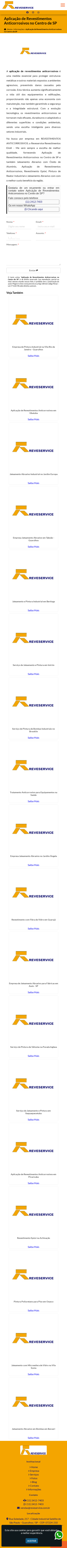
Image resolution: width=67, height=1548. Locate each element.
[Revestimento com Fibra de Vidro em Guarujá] (33, 892)
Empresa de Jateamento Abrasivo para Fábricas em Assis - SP (33, 984)
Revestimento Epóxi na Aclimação (33, 1238)
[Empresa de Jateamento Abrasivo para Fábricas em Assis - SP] (33, 956)
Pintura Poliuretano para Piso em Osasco (33, 1301)
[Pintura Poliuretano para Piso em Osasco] (33, 1274)
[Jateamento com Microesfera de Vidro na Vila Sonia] (33, 1338)
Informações (34, 1489)
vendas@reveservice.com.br (35, 1507)
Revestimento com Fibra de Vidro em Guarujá (34, 919)
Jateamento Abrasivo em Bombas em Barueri (33, 1429)
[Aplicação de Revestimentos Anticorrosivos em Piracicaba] (33, 1147)
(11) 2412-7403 (33, 201)
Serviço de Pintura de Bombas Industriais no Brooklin (33, 730)
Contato (34, 1485)
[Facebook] (28, 12)
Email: (39, 222)
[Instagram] (33, 12)
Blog (34, 1481)
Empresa (34, 1470)
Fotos (34, 1478)
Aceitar (31, 1540)
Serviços (34, 1474)
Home (34, 1467)
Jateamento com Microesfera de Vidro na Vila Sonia (33, 1366)
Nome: (10, 222)
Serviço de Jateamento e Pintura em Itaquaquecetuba (33, 1112)
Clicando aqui (35, 209)
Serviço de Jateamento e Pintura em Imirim (33, 665)
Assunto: (41, 233)
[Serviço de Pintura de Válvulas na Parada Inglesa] (33, 1020)
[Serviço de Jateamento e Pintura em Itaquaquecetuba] (33, 1083)
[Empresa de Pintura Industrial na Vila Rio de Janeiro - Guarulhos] (33, 319)
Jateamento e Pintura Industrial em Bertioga (33, 601)
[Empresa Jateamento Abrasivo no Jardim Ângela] (33, 829)
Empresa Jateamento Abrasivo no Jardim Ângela (33, 856)
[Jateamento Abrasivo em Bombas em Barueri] (33, 1402)
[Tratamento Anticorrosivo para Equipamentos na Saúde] (33, 765)
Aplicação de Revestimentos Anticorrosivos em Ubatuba (33, 411)
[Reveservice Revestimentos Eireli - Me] (33, 1450)
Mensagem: (12, 244)
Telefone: (11, 233)
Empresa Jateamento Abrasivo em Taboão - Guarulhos (33, 539)
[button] (63, 5)
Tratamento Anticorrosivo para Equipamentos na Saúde (33, 793)
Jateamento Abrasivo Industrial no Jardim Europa (33, 474)
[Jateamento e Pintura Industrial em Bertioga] (33, 574)
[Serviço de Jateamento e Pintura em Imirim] (33, 638)
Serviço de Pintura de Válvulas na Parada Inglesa (33, 1047)
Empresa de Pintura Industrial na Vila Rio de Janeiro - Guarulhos (33, 348)
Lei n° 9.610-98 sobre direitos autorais (22, 286)
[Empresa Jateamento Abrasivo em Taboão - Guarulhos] (33, 510)
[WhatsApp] (39, 12)
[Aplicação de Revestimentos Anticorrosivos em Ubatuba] (33, 383)
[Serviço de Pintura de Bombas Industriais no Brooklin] (33, 701)
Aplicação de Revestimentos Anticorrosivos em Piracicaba (33, 1175)
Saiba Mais (33, 355)
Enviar (32, 270)
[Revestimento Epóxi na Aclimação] (33, 1211)
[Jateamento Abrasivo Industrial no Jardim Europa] (33, 447)
